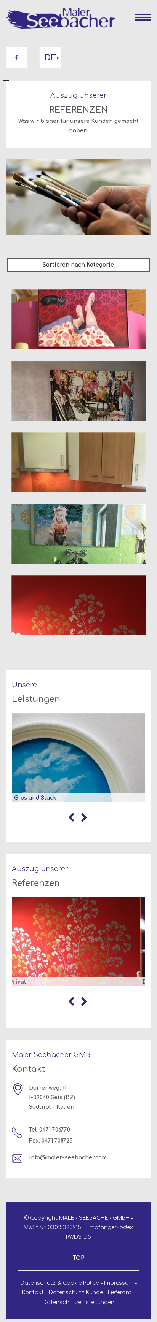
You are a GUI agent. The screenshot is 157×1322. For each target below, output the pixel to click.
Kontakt (33, 1292)
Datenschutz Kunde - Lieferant (90, 1292)
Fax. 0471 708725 (51, 1141)
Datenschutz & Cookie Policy (59, 1283)
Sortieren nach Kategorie (78, 265)
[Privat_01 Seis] (78, 319)
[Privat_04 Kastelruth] (78, 534)
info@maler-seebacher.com (68, 1157)
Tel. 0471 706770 (49, 1130)
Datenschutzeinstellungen (78, 1302)
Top (79, 1258)
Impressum (118, 1283)
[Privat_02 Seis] (78, 391)
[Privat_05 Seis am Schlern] (78, 605)
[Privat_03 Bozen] (78, 462)
